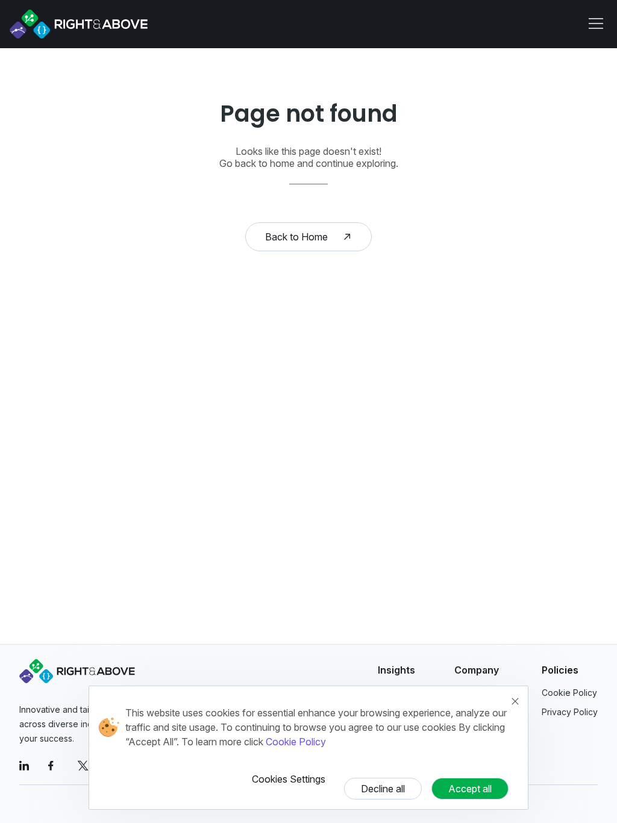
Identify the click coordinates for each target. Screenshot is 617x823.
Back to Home (296, 237)
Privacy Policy (570, 712)
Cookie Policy (296, 742)
